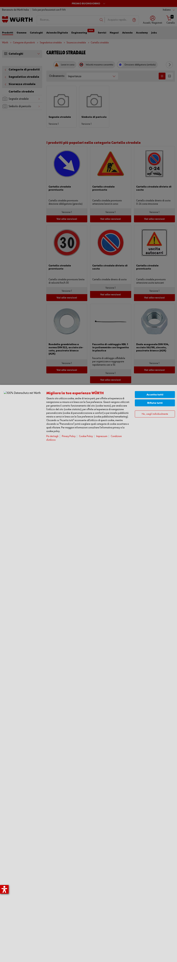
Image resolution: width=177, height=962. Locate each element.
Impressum (101, 436)
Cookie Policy (86, 436)
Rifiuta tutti (155, 403)
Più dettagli (52, 436)
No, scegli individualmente (155, 414)
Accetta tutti (155, 394)
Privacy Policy (69, 436)
